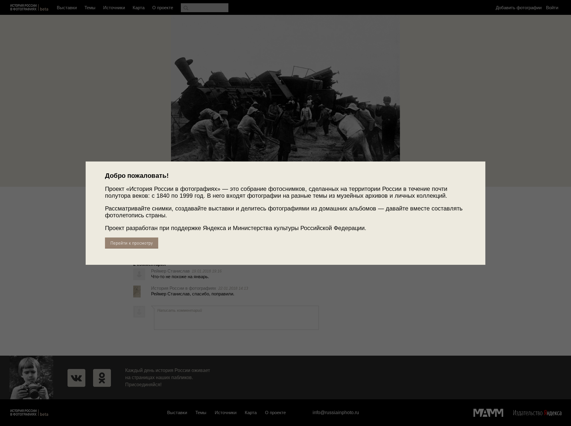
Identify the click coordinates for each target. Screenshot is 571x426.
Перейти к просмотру (131, 243)
